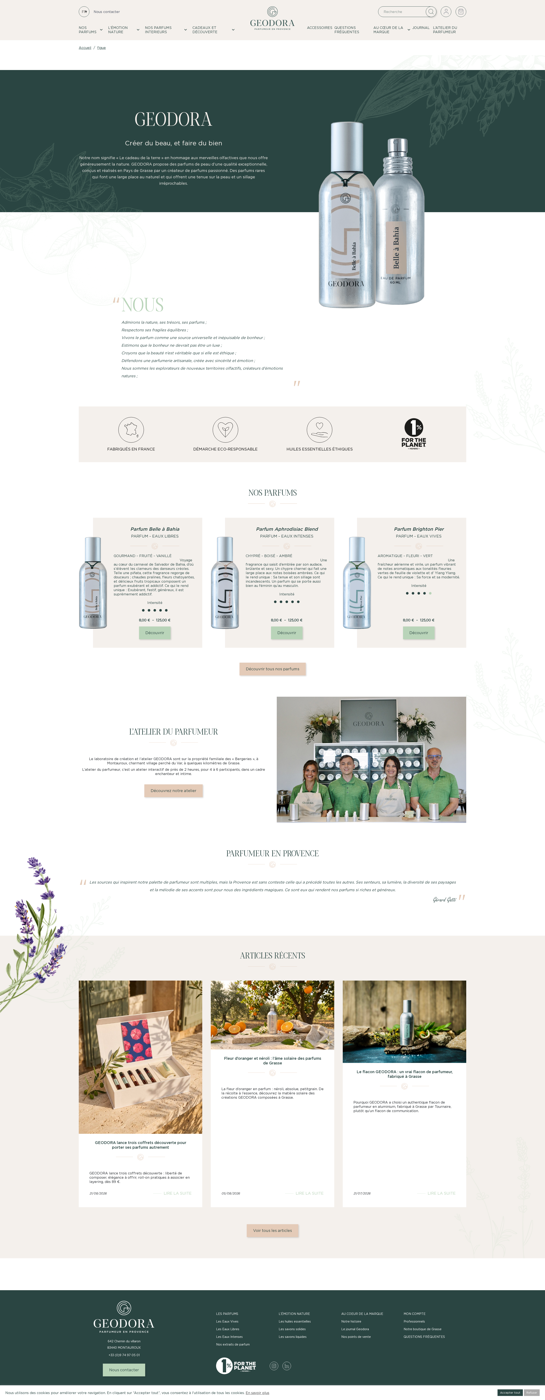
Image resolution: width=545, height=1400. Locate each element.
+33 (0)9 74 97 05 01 (124, 1355)
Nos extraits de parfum (233, 1344)
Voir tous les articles (272, 1230)
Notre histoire (351, 1321)
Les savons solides (292, 1329)
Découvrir (154, 633)
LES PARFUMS (227, 1313)
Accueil (85, 48)
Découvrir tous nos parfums (272, 669)
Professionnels (414, 1321)
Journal (421, 28)
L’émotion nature (118, 30)
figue (101, 48)
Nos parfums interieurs (158, 30)
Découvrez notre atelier (173, 791)
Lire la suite (178, 1193)
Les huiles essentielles (295, 1321)
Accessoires (319, 28)
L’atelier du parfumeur (445, 30)
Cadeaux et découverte (204, 30)
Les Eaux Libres (227, 1329)
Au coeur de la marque (362, 1313)
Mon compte (415, 1313)
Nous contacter (107, 12)
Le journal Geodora (355, 1329)
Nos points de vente (356, 1336)
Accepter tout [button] (510, 1392)
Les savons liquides (293, 1336)
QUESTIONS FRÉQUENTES (346, 30)
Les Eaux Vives (227, 1321)
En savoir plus (257, 1393)
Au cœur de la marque (388, 30)
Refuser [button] (531, 1392)
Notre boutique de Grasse (423, 1329)
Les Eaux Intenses (229, 1336)
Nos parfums (87, 30)
